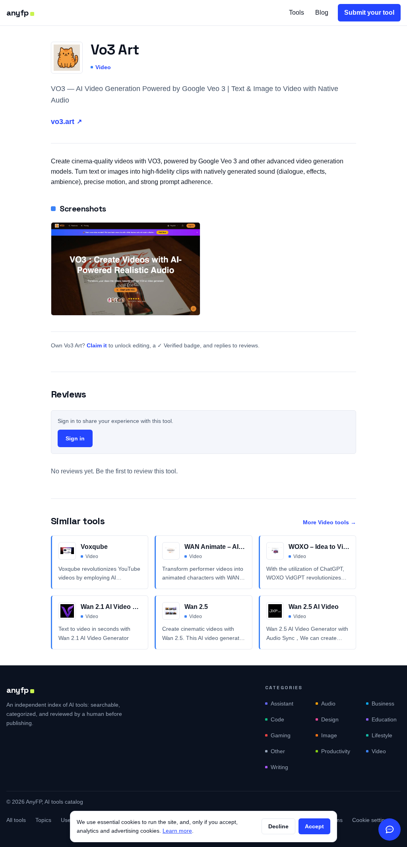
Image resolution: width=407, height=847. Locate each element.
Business (383, 703)
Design (330, 719)
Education (384, 719)
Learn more (177, 831)
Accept (314, 826)
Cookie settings (371, 820)
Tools (296, 12)
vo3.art (66, 122)
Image (329, 735)
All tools (16, 820)
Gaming (281, 735)
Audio (328, 703)
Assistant (282, 703)
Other (278, 751)
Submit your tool (369, 12)
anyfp (17, 13)
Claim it (97, 345)
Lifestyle (382, 735)
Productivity (335, 751)
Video (103, 67)
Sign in (75, 438)
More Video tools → (329, 522)
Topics (43, 820)
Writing (279, 767)
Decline (278, 826)
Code (277, 719)
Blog (321, 12)
